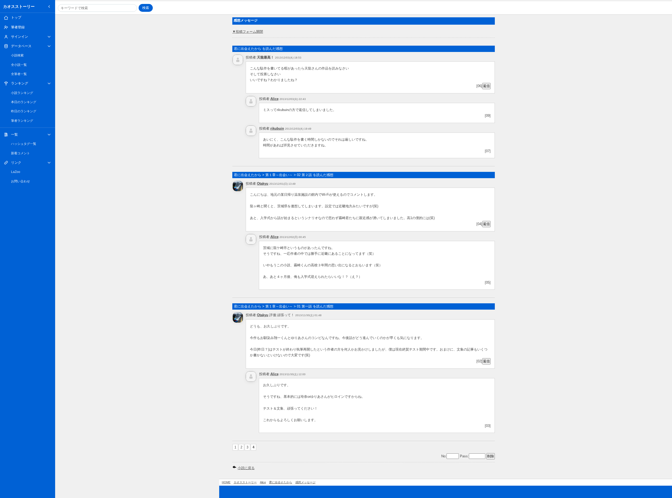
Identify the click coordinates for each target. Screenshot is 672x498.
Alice (274, 99)
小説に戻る (246, 468)
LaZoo (15, 172)
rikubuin (277, 128)
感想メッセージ (305, 482)
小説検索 (17, 55)
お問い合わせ (20, 181)
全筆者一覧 (19, 74)
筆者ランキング (22, 121)
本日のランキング (23, 102)
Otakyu (262, 184)
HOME (226, 482)
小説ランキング (22, 93)
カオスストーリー (19, 6)
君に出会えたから (280, 482)
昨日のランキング (23, 111)
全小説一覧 (19, 65)
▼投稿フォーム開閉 (247, 32)
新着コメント (20, 153)
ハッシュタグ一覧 (23, 144)
